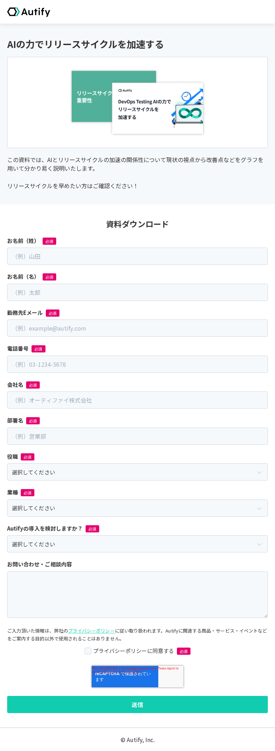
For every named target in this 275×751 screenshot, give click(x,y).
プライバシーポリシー (91, 630)
